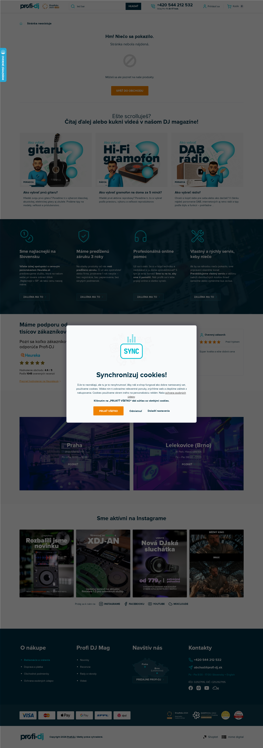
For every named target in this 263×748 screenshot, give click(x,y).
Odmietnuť (135, 410)
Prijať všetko (108, 410)
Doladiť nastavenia (159, 410)
